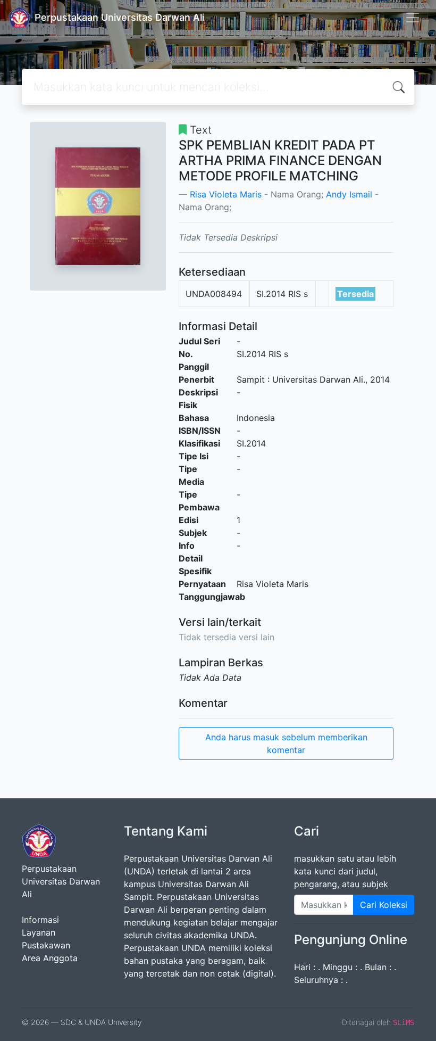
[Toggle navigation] (412, 17)
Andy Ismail (349, 194)
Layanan (38, 932)
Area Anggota (50, 958)
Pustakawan (46, 945)
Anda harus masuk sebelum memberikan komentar (286, 743)
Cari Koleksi (383, 904)
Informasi (40, 919)
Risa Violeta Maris (226, 194)
